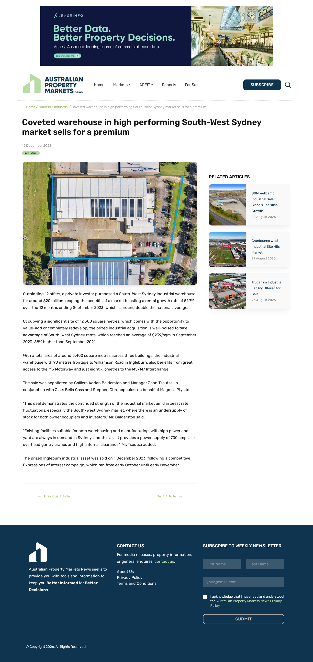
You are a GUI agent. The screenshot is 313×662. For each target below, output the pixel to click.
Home (99, 84)
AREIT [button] (144, 84)
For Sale (192, 84)
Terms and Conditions (136, 583)
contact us (164, 561)
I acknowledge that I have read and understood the (247, 601)
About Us (125, 571)
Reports (169, 84)
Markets (44, 107)
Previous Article (56, 496)
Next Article (167, 496)
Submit (243, 619)
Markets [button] (120, 84)
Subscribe (262, 84)
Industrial (61, 107)
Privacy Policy (130, 577)
